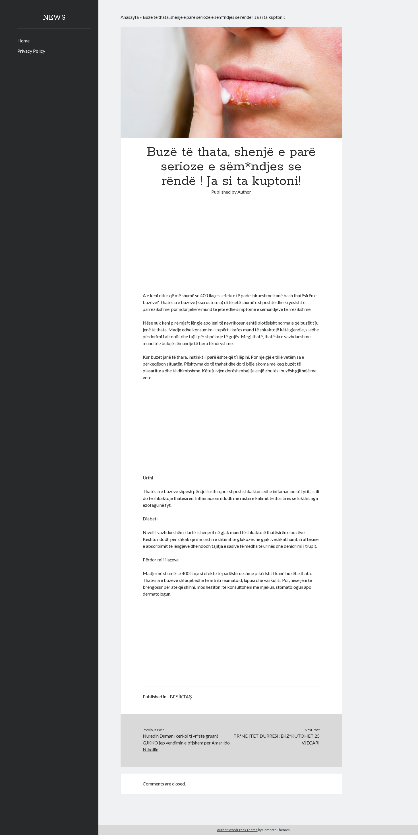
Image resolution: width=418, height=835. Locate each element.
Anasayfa (130, 17)
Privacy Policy (31, 51)
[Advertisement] (231, 245)
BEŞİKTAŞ (181, 696)
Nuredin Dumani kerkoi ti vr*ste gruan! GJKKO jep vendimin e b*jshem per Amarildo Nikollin (186, 742)
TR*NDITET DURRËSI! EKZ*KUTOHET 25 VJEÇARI (276, 739)
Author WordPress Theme (237, 830)
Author (244, 191)
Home (23, 40)
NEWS (54, 17)
